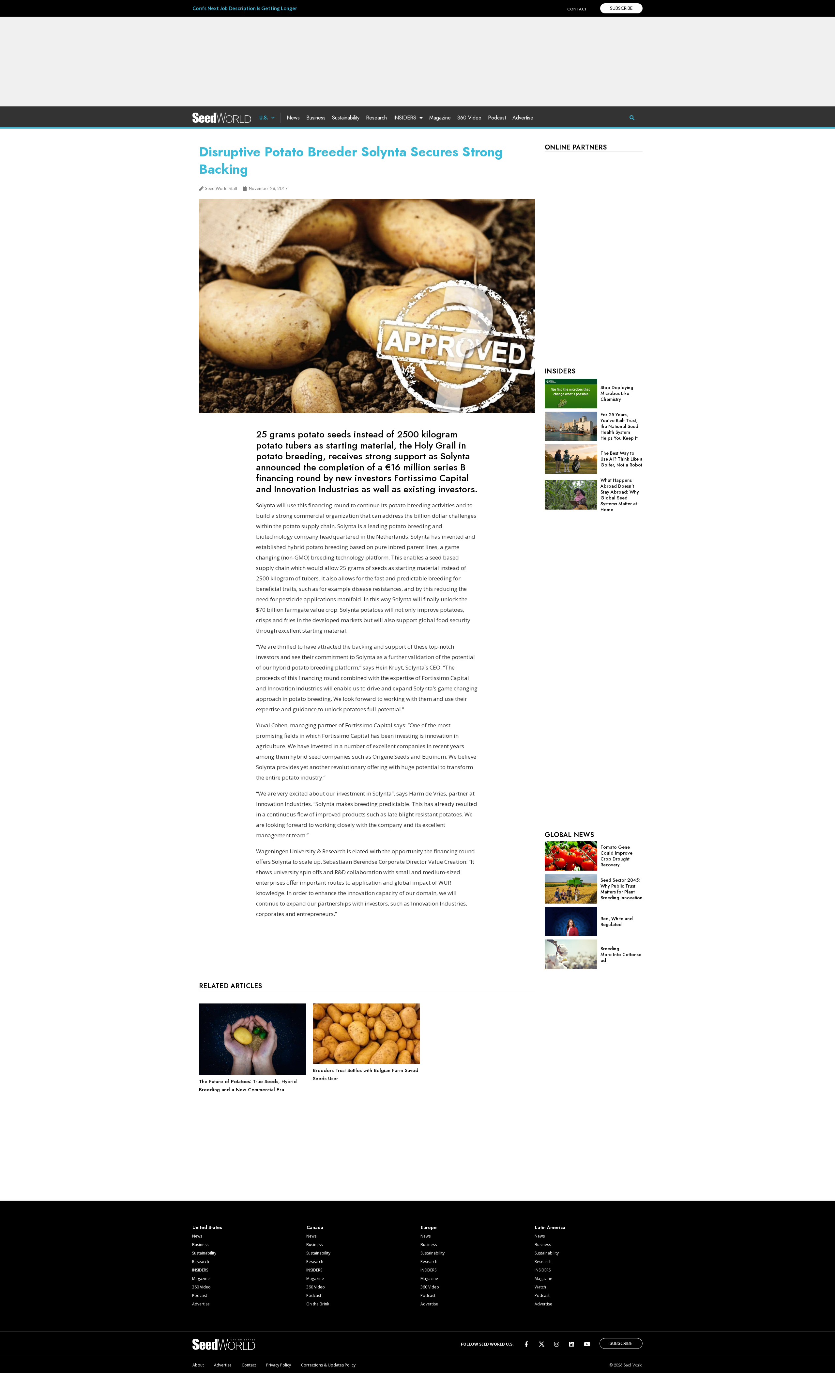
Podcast (497, 117)
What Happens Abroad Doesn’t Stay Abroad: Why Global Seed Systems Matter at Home (619, 495)
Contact (249, 1365)
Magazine (440, 117)
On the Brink (317, 1304)
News (293, 117)
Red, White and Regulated (616, 921)
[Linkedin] (572, 1344)
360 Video (469, 117)
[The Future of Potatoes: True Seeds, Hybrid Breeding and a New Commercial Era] (252, 1073)
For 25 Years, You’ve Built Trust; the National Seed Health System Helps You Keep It (619, 426)
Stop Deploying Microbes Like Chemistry (616, 393)
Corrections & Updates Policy (328, 1365)
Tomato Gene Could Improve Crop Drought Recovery (616, 856)
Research (376, 117)
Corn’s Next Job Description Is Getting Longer (244, 8)
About (198, 1365)
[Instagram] (557, 1344)
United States (207, 1227)
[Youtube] (587, 1344)
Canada (315, 1227)
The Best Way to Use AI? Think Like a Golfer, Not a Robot (621, 459)
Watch (540, 1287)
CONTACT (577, 9)
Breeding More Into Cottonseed (620, 954)
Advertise (522, 117)
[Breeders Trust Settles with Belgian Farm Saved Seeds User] (366, 1062)
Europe (429, 1227)
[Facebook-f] (526, 1344)
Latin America (550, 1227)
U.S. (263, 117)
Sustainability (345, 117)
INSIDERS (404, 117)
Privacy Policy (278, 1365)
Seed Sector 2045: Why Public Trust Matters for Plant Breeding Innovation (621, 889)
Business (316, 117)
